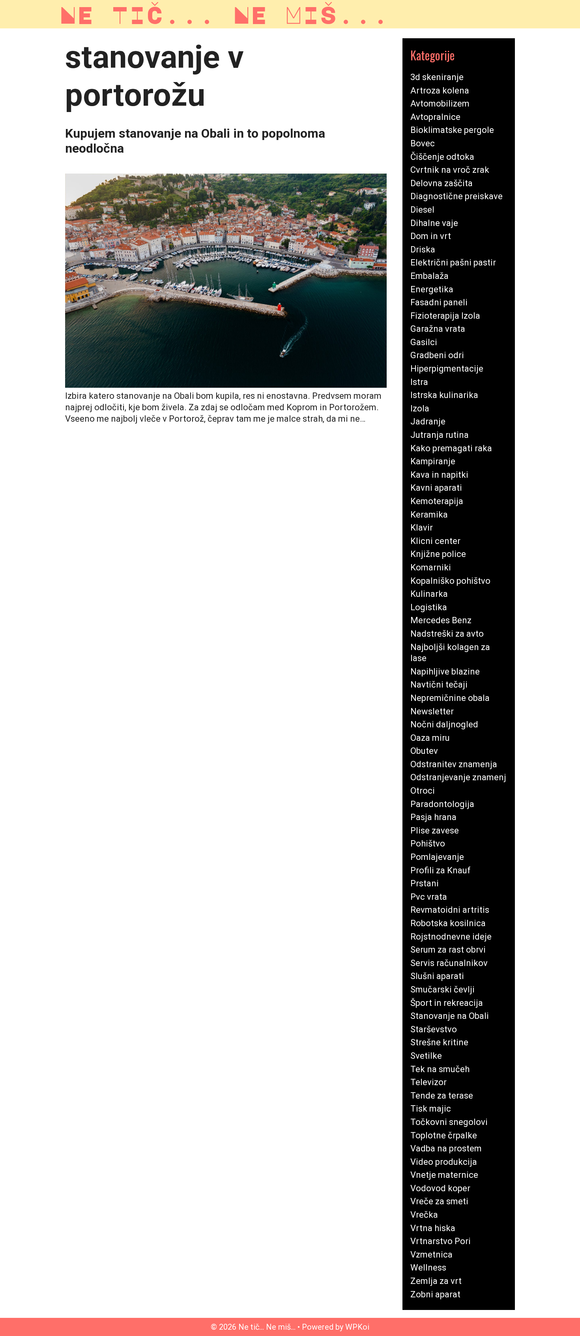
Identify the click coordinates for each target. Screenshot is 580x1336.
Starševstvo (433, 1029)
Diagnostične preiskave (456, 196)
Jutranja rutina (439, 435)
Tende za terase (441, 1096)
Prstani (424, 883)
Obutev (424, 751)
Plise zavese (434, 830)
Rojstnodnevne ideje (451, 937)
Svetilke (426, 1056)
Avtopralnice (435, 117)
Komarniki (430, 567)
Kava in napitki (439, 475)
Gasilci (423, 342)
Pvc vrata (428, 897)
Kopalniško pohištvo (450, 581)
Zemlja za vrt (436, 1281)
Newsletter (432, 711)
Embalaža (429, 276)
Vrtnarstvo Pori (440, 1241)
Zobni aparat (435, 1294)
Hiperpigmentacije (446, 369)
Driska (422, 249)
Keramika (429, 514)
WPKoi (357, 1327)
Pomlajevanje (437, 857)
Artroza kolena (439, 90)
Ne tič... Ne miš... (224, 14)
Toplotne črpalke (443, 1135)
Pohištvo (427, 843)
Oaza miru (430, 738)
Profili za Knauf (440, 870)
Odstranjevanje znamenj (458, 777)
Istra (419, 382)
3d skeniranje (437, 77)
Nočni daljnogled (444, 724)
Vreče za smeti (439, 1201)
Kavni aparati (436, 488)
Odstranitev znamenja (453, 764)
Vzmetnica (431, 1254)
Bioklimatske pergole (452, 130)
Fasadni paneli (439, 302)
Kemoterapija (436, 501)
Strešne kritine (439, 1042)
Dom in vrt (430, 236)
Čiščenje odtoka (442, 157)
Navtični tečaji (439, 684)
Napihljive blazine (445, 671)
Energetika (431, 289)
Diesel (422, 210)
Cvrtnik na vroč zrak (449, 170)
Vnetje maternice (444, 1175)
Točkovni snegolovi (449, 1122)
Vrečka (424, 1215)
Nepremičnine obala (450, 698)
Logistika (428, 607)
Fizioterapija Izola (445, 316)
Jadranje (427, 421)
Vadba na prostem (446, 1148)
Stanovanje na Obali (449, 1016)
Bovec (422, 143)
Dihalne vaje (434, 223)
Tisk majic (430, 1109)
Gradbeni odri (437, 355)
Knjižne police (438, 554)
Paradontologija (442, 804)
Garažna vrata (437, 329)
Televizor (428, 1082)
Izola (419, 408)
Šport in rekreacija (446, 1003)
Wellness (428, 1267)
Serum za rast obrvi (448, 950)
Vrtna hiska (432, 1228)
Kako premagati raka (451, 448)
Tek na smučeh (440, 1069)
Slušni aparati (437, 976)
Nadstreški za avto (447, 634)
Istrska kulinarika (444, 395)
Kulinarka (429, 594)
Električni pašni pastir (453, 262)
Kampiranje (432, 461)
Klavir (421, 528)
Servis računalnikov (449, 963)
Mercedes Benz (440, 620)
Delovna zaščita (441, 183)
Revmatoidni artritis (449, 910)
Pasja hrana (433, 817)
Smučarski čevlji (442, 989)
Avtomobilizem (440, 103)
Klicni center (435, 541)
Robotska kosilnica (448, 923)
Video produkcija (443, 1162)
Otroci (422, 791)
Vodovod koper (440, 1188)
